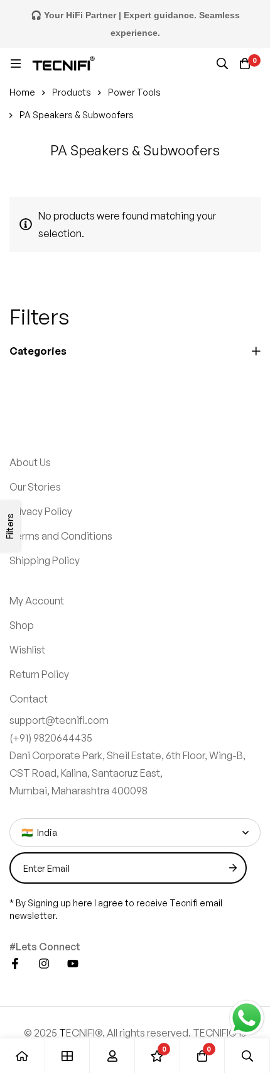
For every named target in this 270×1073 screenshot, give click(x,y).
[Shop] (67, 1055)
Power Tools (134, 92)
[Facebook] (15, 963)
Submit (233, 868)
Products (71, 92)
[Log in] (112, 1055)
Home (22, 92)
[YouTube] (72, 963)
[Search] (222, 63)
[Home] (22, 1055)
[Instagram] (44, 963)
